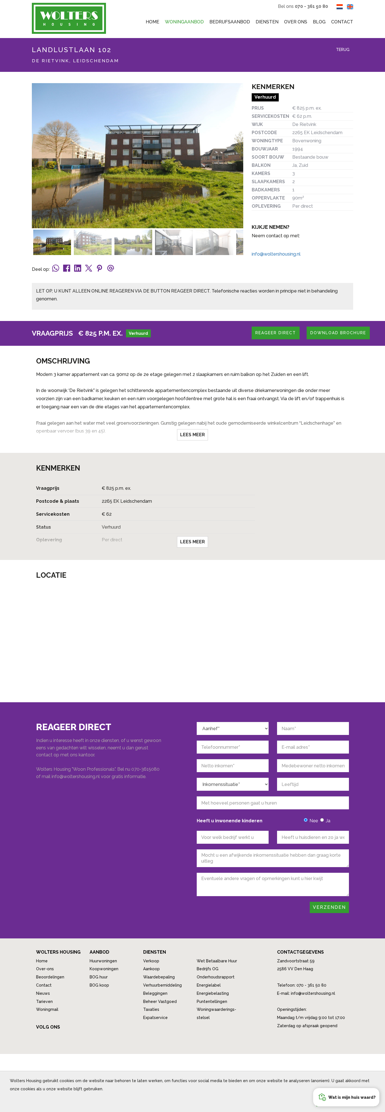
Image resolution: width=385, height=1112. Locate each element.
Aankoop (151, 969)
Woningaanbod (184, 22)
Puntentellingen (212, 1001)
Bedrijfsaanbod (229, 22)
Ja (328, 820)
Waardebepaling (159, 977)
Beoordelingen (50, 977)
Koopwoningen (104, 969)
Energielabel (209, 985)
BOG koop (99, 985)
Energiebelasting (213, 993)
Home (152, 22)
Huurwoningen (103, 961)
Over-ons (45, 969)
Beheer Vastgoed (160, 1001)
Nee (313, 820)
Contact (342, 22)
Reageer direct (275, 333)
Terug (342, 49)
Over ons (295, 22)
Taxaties (151, 1009)
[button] (346, 1097)
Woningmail (47, 1009)
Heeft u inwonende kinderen (229, 820)
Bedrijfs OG (207, 969)
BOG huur (99, 977)
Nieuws (43, 993)
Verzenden (329, 907)
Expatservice (155, 1017)
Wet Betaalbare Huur (217, 961)
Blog (319, 22)
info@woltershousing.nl (276, 254)
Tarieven (44, 1001)
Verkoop (151, 961)
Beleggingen (155, 993)
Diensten (267, 22)
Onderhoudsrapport (215, 977)
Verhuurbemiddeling (162, 985)
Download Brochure (338, 333)
